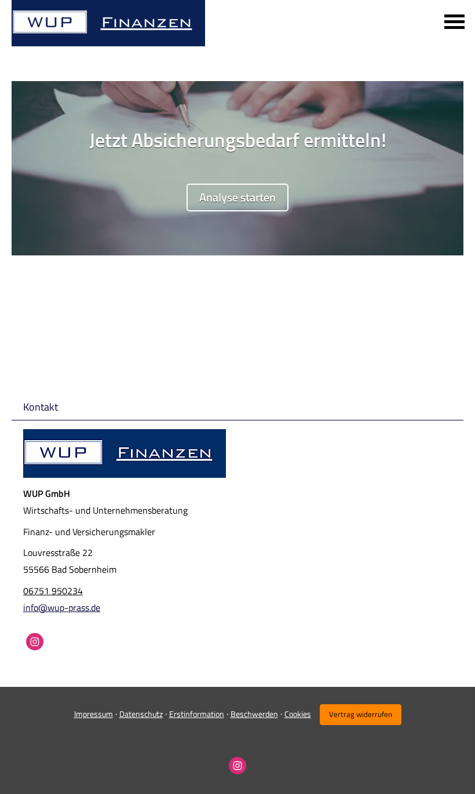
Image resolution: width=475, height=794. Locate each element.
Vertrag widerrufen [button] (360, 714)
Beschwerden (254, 714)
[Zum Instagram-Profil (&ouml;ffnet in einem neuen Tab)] (34, 641)
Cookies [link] (297, 714)
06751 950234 (53, 591)
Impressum (93, 714)
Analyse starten (237, 197)
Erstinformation (196, 714)
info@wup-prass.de (61, 607)
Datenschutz (141, 714)
